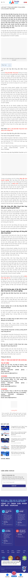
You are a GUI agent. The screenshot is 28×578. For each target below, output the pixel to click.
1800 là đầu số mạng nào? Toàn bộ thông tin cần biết (18, 453)
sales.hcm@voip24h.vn (8, 524)
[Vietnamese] (26, 2)
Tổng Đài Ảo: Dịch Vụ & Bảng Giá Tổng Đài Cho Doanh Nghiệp (18, 440)
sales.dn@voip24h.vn (8, 543)
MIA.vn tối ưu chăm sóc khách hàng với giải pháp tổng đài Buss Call (19, 433)
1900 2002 (6, 522)
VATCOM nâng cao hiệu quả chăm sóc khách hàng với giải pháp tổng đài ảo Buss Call (18, 447)
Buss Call (15, 183)
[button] (2, 2)
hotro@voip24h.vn (21, 536)
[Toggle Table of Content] (8, 65)
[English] (24, 2)
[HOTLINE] (14, 573)
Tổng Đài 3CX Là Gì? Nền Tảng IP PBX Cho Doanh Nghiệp (19, 427)
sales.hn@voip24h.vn (22, 525)
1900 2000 (20, 534)
